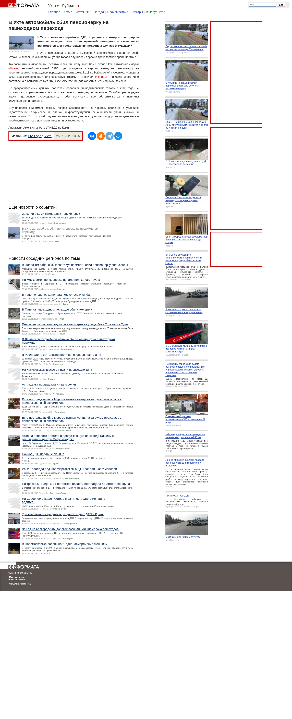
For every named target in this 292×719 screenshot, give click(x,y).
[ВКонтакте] (92, 136)
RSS (29, 584)
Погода (99, 12)
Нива (13, 68)
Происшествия (117, 12)
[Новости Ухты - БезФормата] (20, 4)
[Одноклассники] (101, 136)
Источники (83, 12)
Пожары (137, 12)
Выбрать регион (16, 579)
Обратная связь (16, 577)
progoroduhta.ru (22, 51)
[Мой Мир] (118, 136)
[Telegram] (109, 136)
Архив (68, 12)
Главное (54, 12)
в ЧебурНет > (155, 12)
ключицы (101, 76)
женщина (57, 41)
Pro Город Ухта (40, 136)
